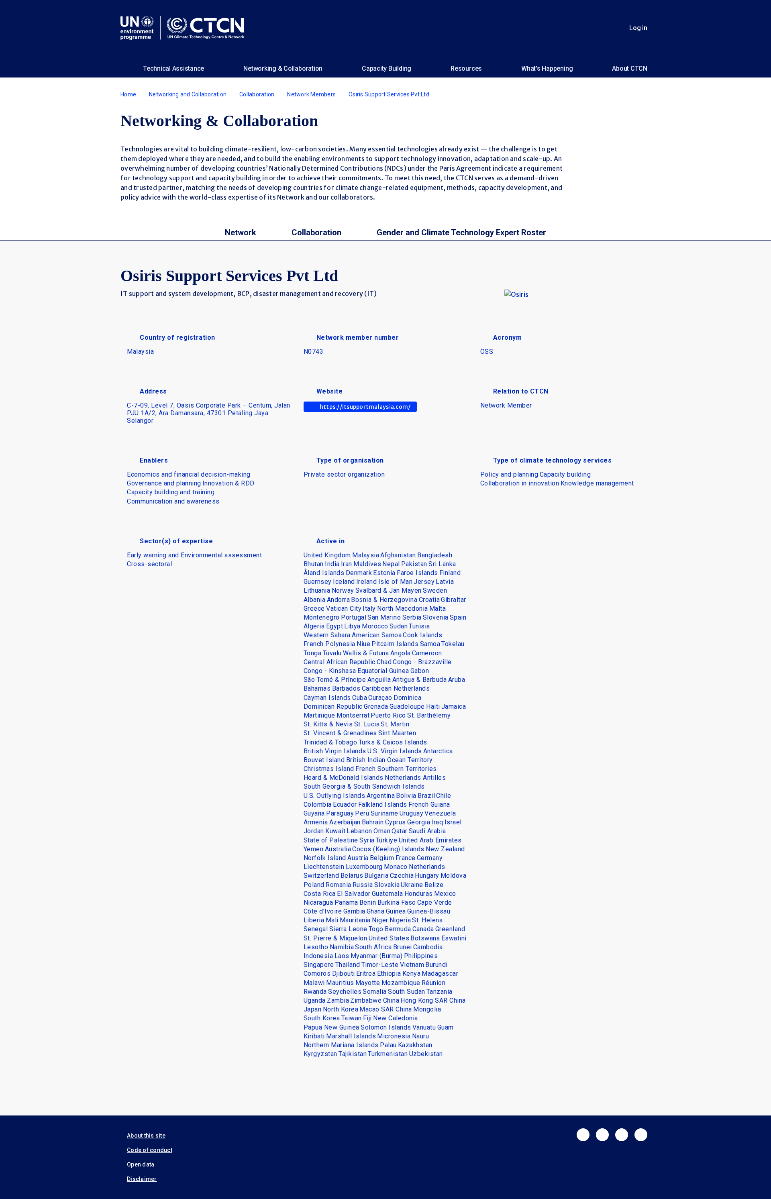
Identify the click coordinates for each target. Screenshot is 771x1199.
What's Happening (547, 68)
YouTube (641, 1135)
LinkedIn (621, 1135)
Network (240, 232)
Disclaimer (142, 1179)
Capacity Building (386, 68)
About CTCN (629, 68)
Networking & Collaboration (282, 68)
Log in (638, 28)
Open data (140, 1164)
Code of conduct (149, 1150)
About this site (146, 1135)
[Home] (185, 28)
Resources (466, 68)
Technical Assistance (173, 68)
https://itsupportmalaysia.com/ (365, 406)
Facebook (583, 1135)
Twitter (602, 1135)
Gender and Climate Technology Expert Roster (461, 232)
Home (128, 94)
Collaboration (256, 94)
